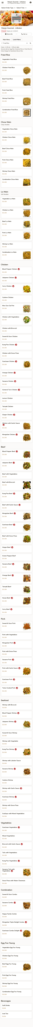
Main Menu (6, 40)
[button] (16, 60)
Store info (9, 34)
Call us (25, 34)
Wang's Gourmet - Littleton (16, 2)
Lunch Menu (17, 40)
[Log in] (30, 2)
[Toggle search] (30, 43)
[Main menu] (2, 2)
